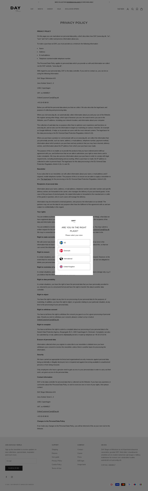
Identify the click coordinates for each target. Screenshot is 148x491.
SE (65, 243)
